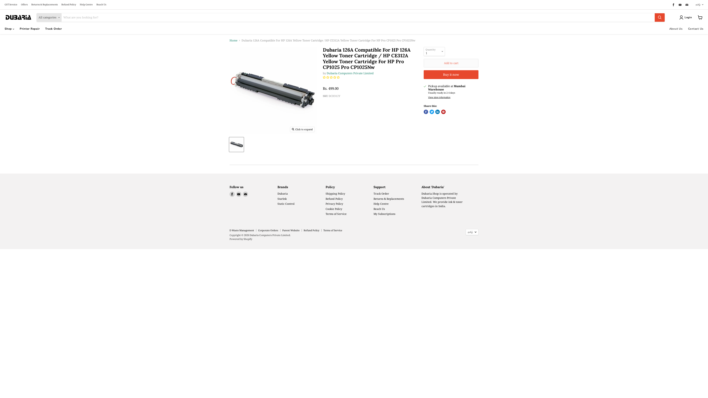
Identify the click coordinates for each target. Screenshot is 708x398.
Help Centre (86, 4)
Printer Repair (30, 29)
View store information (439, 97)
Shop (9, 29)
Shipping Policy (335, 193)
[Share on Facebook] (426, 112)
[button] (331, 77)
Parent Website (291, 230)
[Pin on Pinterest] (443, 112)
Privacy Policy (334, 203)
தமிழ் (698, 4)
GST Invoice (11, 4)
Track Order (53, 29)
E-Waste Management (242, 230)
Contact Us (696, 29)
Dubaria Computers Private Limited (350, 73)
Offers (24, 4)
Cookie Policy (334, 209)
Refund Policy (68, 4)
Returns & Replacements (44, 4)
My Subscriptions (384, 214)
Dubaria (282, 193)
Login (688, 17)
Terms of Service (336, 214)
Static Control (285, 203)
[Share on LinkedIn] (437, 112)
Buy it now (451, 74)
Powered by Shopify (241, 239)
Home (233, 40)
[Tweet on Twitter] (432, 112)
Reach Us (101, 4)
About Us (676, 29)
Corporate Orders (268, 230)
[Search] (660, 17)
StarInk (282, 198)
